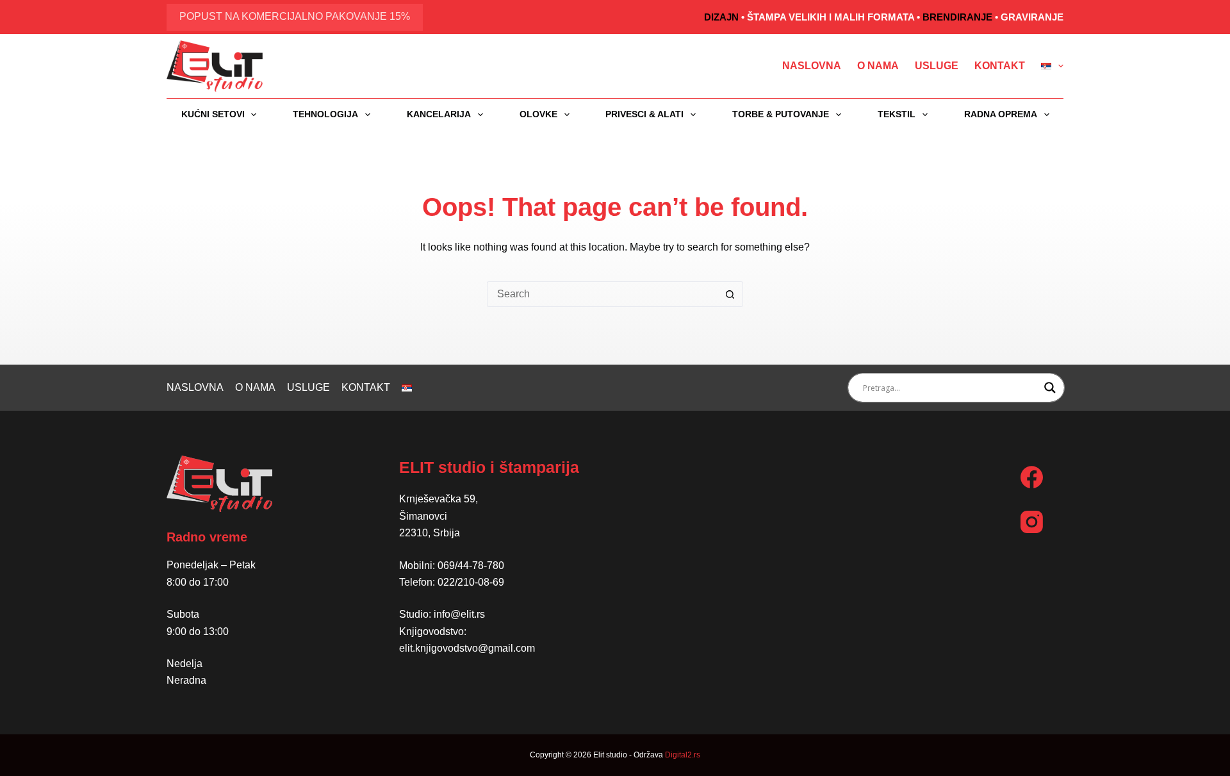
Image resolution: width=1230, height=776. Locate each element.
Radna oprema (1000, 114)
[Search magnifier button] (1050, 388)
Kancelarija (439, 114)
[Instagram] (1032, 522)
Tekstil (896, 114)
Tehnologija (325, 114)
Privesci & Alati (644, 114)
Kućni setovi (213, 114)
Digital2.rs (682, 754)
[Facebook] (1032, 477)
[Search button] (730, 294)
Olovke (538, 114)
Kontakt (999, 65)
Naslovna (811, 65)
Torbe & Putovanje (780, 114)
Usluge (936, 65)
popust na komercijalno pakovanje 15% (294, 16)
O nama (878, 65)
